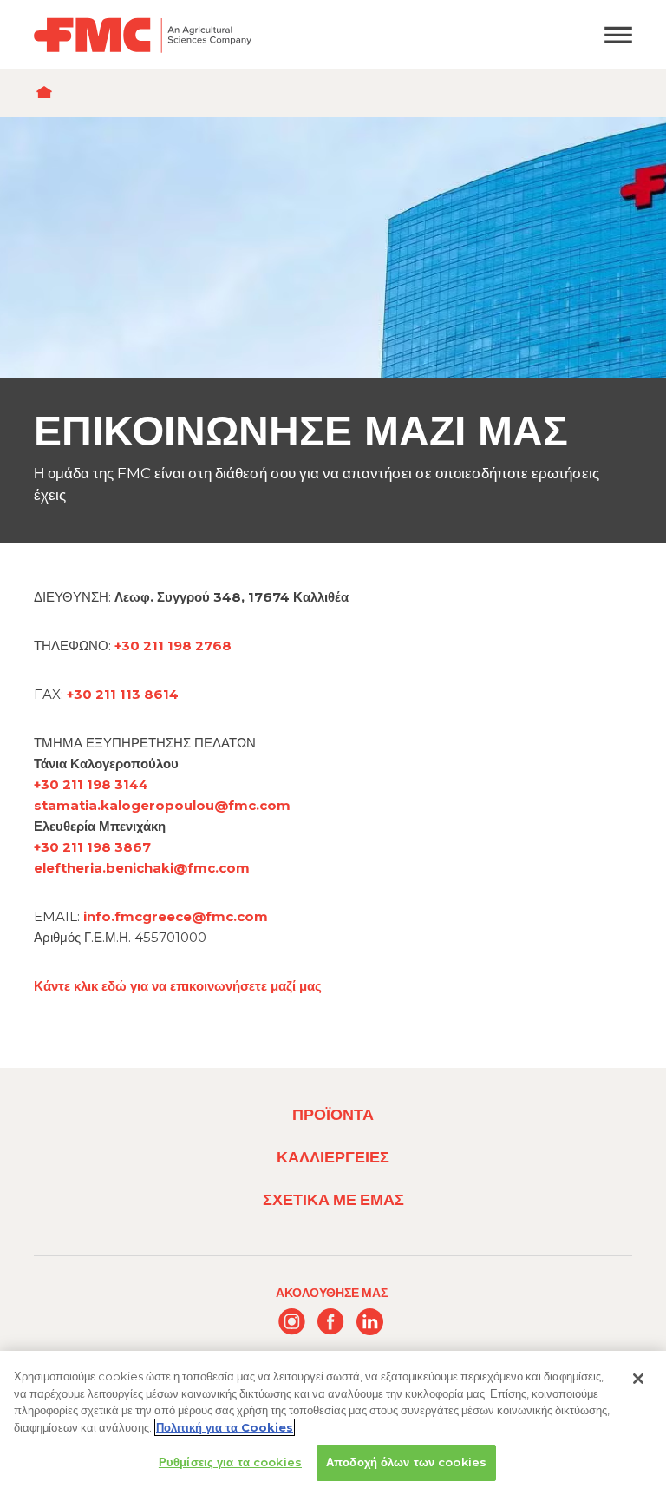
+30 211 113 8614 (123, 694)
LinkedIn (369, 1321)
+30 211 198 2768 (173, 645)
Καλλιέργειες (333, 1156)
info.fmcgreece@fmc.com (175, 916)
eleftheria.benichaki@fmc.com (142, 867)
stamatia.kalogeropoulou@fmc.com (162, 805)
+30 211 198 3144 (91, 784)
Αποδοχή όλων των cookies (406, 1462)
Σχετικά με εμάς (333, 1199)
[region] (333, 1423)
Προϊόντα (333, 1113)
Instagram (291, 1321)
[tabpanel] (333, 330)
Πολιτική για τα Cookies (224, 1427)
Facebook (330, 1321)
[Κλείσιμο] (638, 1379)
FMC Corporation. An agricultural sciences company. (255, 34)
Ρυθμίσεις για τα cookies (230, 1462)
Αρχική (48, 93)
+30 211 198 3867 (92, 847)
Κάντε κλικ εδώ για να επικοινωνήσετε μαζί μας (178, 986)
